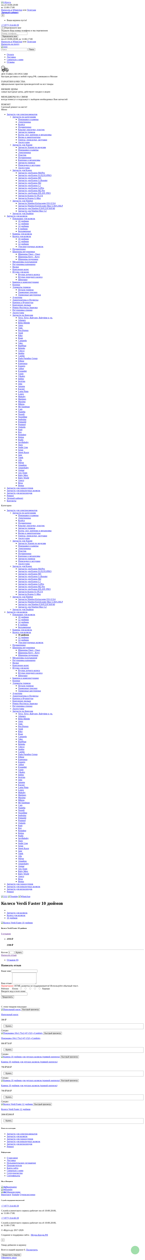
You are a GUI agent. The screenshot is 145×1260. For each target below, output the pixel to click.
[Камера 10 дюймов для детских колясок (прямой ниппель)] (30, 1057)
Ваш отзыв (6, 983)
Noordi (21, 414)
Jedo (20, 384)
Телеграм (31, 10)
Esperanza (22, 363)
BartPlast (22, 345)
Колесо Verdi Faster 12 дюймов (15, 1109)
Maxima (21, 401)
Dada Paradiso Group (28, 358)
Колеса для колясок (21, 236)
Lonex (21, 394)
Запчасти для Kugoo (22, 170)
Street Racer (23, 452)
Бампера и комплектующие (25, 282)
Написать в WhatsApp (11, 10)
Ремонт (10, 495)
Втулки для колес (20, 272)
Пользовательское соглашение (21, 1163)
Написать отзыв (9, 955)
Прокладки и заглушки (29, 165)
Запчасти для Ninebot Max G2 (32, 211)
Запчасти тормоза (26, 132)
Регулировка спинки (22, 310)
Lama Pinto (23, 391)
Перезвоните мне (9, 36)
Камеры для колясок (22, 234)
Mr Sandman (24, 406)
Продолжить (7, 997)
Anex (20, 325)
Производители (14, 1165)
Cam (20, 409)
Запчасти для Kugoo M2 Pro (31, 190)
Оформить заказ (9, 1257)
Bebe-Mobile (24, 323)
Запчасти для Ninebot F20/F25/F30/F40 (36, 208)
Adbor (21, 368)
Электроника (24, 122)
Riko (20, 335)
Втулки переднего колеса (30, 277)
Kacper (21, 389)
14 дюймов (23, 226)
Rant (20, 429)
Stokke (21, 353)
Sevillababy (23, 442)
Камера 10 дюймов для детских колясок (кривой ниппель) (29, 1085)
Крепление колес (20, 269)
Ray (20, 432)
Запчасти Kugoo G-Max (29, 198)
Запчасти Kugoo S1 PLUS (30, 195)
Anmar (21, 470)
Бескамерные (24, 231)
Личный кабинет (15, 498)
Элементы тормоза (21, 287)
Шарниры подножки (28, 259)
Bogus (21, 485)
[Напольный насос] (11, 1009)
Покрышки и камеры (28, 119)
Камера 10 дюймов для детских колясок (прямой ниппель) (29, 1062)
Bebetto (21, 348)
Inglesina (22, 419)
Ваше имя (6, 971)
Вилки (15, 267)
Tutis (20, 328)
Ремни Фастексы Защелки (25, 307)
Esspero (21, 366)
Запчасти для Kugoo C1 (29, 185)
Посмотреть (32, 1250)
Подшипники (24, 127)
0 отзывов (6, 934)
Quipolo (21, 427)
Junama (21, 386)
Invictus (21, 381)
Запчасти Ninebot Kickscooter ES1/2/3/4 (37, 203)
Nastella (21, 412)
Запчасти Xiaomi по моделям (32, 147)
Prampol (22, 424)
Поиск (31, 49)
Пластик (22, 155)
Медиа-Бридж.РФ (39, 1235)
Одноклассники (27, 1194)
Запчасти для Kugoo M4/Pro (31, 173)
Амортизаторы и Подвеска (25, 300)
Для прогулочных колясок (30, 246)
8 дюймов (23, 229)
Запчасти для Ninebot (22, 201)
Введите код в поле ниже (13, 991)
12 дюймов (23, 223)
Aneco (21, 480)
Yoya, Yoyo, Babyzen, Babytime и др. (35, 317)
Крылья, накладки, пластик (31, 129)
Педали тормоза (26, 290)
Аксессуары (24, 142)
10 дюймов (23, 221)
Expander (22, 371)
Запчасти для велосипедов (19, 493)
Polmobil (22, 422)
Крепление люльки (21, 305)
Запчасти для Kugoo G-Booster (32, 180)
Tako (20, 343)
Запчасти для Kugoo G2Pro (31, 188)
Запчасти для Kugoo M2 (29, 183)
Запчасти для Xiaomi (22, 145)
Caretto (21, 356)
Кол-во (4, 952)
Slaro (20, 445)
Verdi (20, 333)
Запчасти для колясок (17, 216)
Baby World (23, 478)
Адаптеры (17, 297)
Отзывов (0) (12, 960)
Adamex (22, 320)
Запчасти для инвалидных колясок (23, 490)
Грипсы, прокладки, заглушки (32, 140)
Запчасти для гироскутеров (20, 488)
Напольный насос (9, 1014)
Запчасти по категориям (24, 117)
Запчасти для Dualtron (23, 213)
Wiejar (21, 462)
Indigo (21, 378)
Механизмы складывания (24, 262)
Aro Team (22, 473)
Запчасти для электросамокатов (22, 114)
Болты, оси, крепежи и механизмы (35, 134)
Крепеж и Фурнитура (22, 302)
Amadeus (22, 465)
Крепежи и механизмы (29, 160)
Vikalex (21, 376)
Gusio (21, 373)
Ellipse (21, 361)
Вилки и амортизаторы (29, 137)
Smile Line (23, 447)
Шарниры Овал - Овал (29, 254)
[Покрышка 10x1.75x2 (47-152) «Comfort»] (22, 1033)
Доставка (11, 57)
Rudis (20, 440)
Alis (20, 460)
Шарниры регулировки (23, 251)
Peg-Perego (23, 330)
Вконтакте (6, 1194)
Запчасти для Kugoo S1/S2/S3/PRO (35, 175)
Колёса (21, 124)
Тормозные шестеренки (29, 295)
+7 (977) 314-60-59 (10, 25)
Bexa (20, 483)
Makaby (21, 396)
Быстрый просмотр (30, 1009)
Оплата (10, 54)
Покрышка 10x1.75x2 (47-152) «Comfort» (20, 1038)
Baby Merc (23, 475)
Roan (20, 338)
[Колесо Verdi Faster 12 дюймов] (17, 1104)
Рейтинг (5, 988)
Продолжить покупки (11, 1255)
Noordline (22, 417)
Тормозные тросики (27, 292)
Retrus (21, 437)
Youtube (15, 1194)
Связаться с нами (15, 59)
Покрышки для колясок (23, 218)
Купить (19, 952)
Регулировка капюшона (23, 264)
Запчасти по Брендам (22, 315)
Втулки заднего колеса (29, 274)
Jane (20, 455)
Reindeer (22, 434)
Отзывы (11, 62)
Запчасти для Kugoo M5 (29, 178)
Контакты (11, 501)
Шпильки (22, 279)
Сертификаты (13, 1175)
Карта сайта (12, 1168)
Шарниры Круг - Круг (29, 256)
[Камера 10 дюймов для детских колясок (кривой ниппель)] (30, 1080)
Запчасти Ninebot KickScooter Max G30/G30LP (40, 206)
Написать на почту (10, 44)
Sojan (20, 450)
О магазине (12, 1158)
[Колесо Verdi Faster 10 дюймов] (17, 922)
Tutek (20, 457)
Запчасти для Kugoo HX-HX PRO (34, 193)
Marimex (22, 399)
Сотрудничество (15, 1173)
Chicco (21, 351)
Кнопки (16, 284)
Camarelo (22, 340)
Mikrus (21, 404)
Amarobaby (23, 467)
